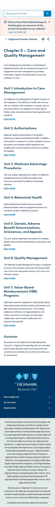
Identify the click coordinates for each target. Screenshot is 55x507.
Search (47, 13)
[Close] (49, 22)
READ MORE (9, 119)
